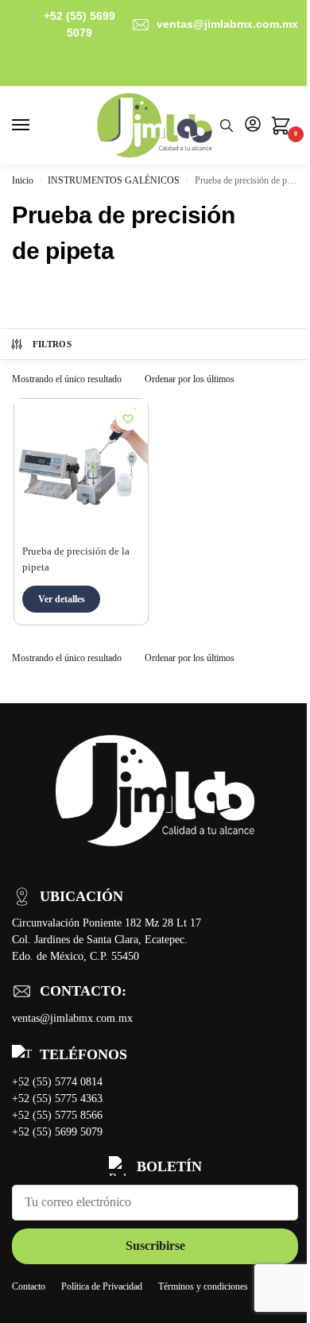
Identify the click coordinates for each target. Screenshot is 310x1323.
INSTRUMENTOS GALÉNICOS (114, 180)
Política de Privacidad (101, 1286)
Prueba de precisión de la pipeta (76, 559)
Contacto (28, 1286)
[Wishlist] (128, 419)
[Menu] (36, 125)
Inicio (22, 180)
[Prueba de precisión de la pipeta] (81, 465)
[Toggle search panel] (226, 125)
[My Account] (252, 125)
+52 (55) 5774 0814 (57, 1082)
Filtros (52, 344)
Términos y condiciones (203, 1286)
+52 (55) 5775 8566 (57, 1115)
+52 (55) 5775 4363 (57, 1098)
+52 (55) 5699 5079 (79, 24)
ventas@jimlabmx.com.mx (227, 23)
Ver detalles (61, 599)
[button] (280, 129)
